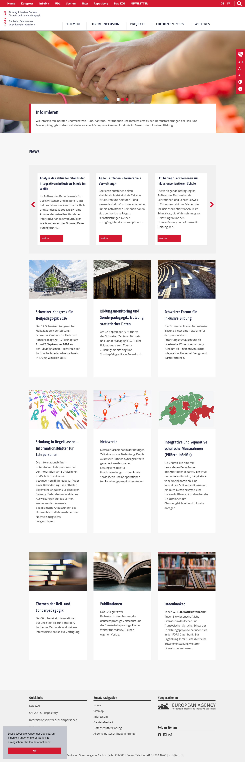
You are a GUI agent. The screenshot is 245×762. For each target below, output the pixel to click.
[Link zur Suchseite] (239, 4)
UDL (57, 3)
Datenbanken (175, 604)
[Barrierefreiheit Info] (240, 89)
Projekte (137, 24)
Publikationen (111, 603)
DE (222, 3)
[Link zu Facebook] (160, 735)
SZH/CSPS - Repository (43, 713)
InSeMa (44, 3)
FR (228, 3)
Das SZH (119, 3)
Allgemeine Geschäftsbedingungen (115, 733)
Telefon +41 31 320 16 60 (150, 755)
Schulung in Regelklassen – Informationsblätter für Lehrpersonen (57, 448)
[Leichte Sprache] (240, 55)
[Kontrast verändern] (240, 82)
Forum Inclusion (105, 24)
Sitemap (99, 711)
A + (240, 62)
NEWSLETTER (139, 3)
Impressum (101, 716)
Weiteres (202, 24)
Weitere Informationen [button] (37, 742)
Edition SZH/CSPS (170, 24)
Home (11, 3)
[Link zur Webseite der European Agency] (187, 709)
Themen (73, 24)
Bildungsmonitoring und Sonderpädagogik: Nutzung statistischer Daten (122, 317)
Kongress (27, 3)
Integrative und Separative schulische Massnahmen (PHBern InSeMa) (185, 448)
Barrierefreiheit (103, 722)
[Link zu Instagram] (170, 735)
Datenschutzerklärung (108, 728)
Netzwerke (108, 441)
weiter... (46, 238)
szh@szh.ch (176, 755)
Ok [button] (34, 750)
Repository (101, 3)
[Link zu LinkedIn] (164, 735)
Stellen (71, 3)
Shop (85, 3)
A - (240, 75)
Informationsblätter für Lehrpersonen (53, 720)
